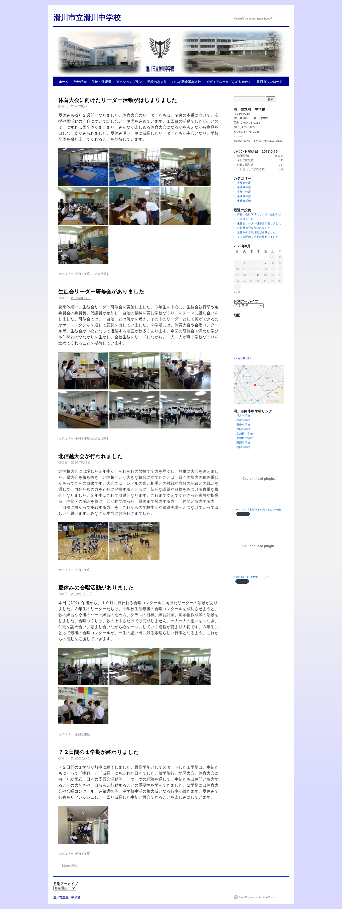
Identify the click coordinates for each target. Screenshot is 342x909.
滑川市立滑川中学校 (87, 17)
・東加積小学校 (243, 438)
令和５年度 (244, 182)
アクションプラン (129, 81)
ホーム (64, 81)
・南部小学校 (243, 447)
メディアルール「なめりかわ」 (229, 81)
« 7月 (237, 292)
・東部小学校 (243, 442)
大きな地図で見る (243, 358)
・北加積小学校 (243, 433)
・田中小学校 (243, 424)
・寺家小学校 (243, 420)
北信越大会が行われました (90, 456)
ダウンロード (243, 514)
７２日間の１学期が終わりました (98, 751)
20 (258, 275)
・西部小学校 (243, 429)
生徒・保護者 (101, 81)
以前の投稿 (67, 865)
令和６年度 (244, 187)
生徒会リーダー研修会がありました (101, 291)
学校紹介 (80, 81)
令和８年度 (82, 273)
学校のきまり (157, 81)
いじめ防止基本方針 (186, 81)
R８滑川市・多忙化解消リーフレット (252, 576)
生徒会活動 (98, 273)
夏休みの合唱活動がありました (96, 587)
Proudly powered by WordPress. (257, 897)
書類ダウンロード (270, 81)
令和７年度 (244, 191)
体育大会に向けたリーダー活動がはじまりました (117, 99)
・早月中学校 (243, 415)
